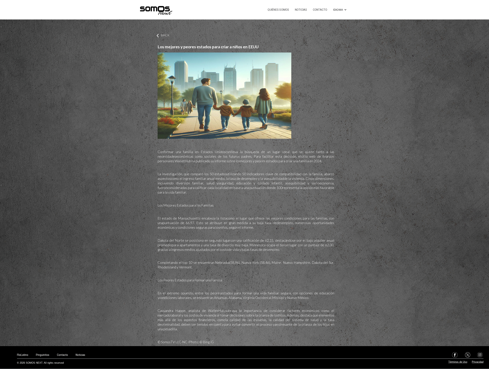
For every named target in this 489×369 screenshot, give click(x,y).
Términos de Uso (457, 361)
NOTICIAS (301, 9)
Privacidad (477, 361)
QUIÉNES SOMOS (278, 9)
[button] (340, 10)
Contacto (62, 354)
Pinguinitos (42, 354)
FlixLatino (22, 354)
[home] (156, 10)
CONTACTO (320, 9)
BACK (165, 35)
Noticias (80, 354)
